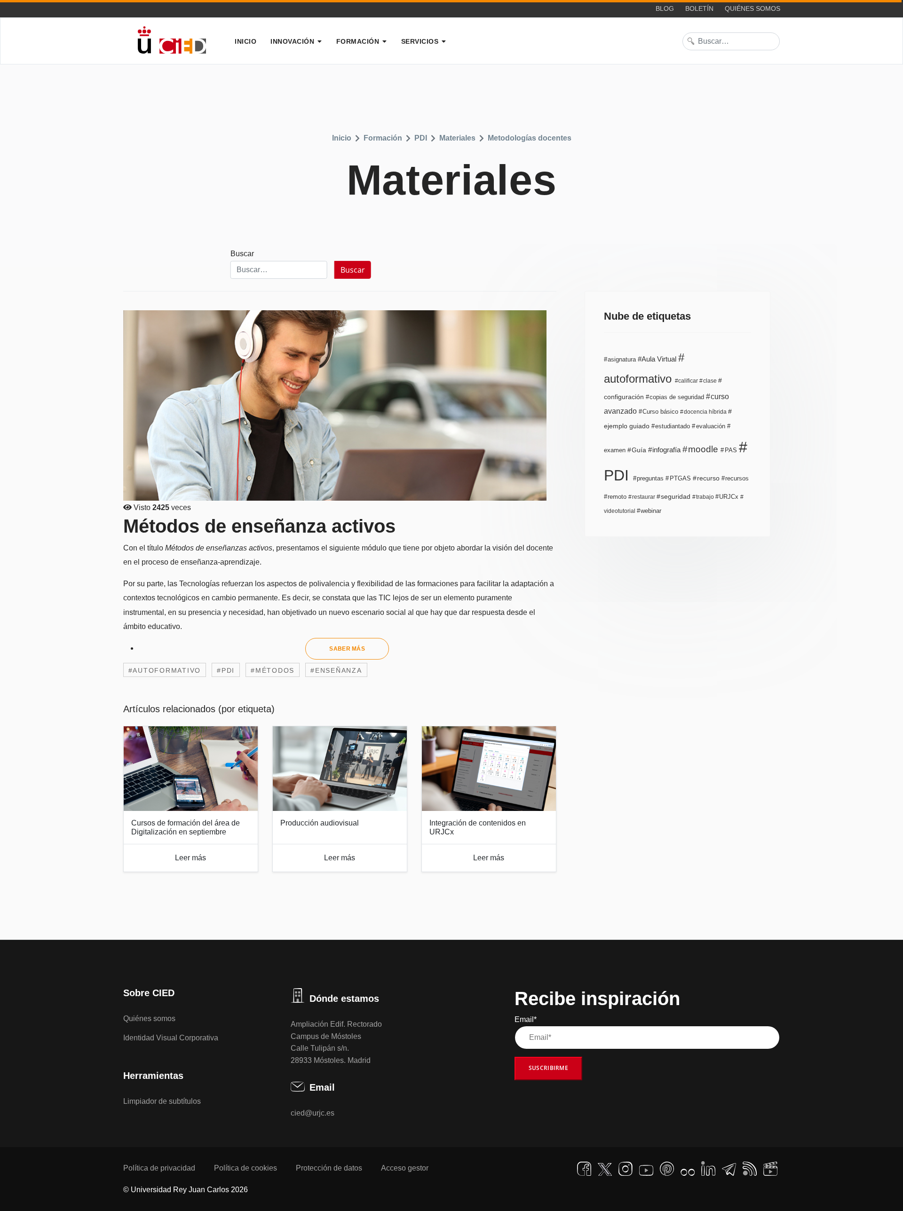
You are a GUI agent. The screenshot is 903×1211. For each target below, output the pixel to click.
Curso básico (660, 412)
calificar (688, 380)
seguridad (675, 496)
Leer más (190, 858)
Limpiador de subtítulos (162, 1101)
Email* (526, 1019)
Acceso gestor (404, 1168)
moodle (703, 449)
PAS (730, 450)
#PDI (226, 670)
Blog (665, 8)
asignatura (622, 359)
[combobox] (731, 41)
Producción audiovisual (319, 823)
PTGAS (680, 478)
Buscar (242, 254)
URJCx (728, 496)
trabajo (705, 497)
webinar (650, 510)
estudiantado (672, 426)
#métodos (272, 670)
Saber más (346, 648)
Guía (639, 450)
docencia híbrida (705, 412)
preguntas (650, 478)
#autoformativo (164, 670)
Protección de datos (329, 1168)
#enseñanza (336, 670)
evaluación (710, 426)
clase (710, 380)
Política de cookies (245, 1168)
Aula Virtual (659, 359)
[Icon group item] (584, 1169)
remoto (617, 497)
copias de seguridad (677, 397)
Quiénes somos (752, 8)
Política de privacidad (159, 1168)
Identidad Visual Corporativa (170, 1038)
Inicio (245, 41)
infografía (666, 450)
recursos (736, 478)
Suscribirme (548, 1068)
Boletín (699, 8)
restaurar (644, 497)
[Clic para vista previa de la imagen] (339, 405)
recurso (708, 478)
